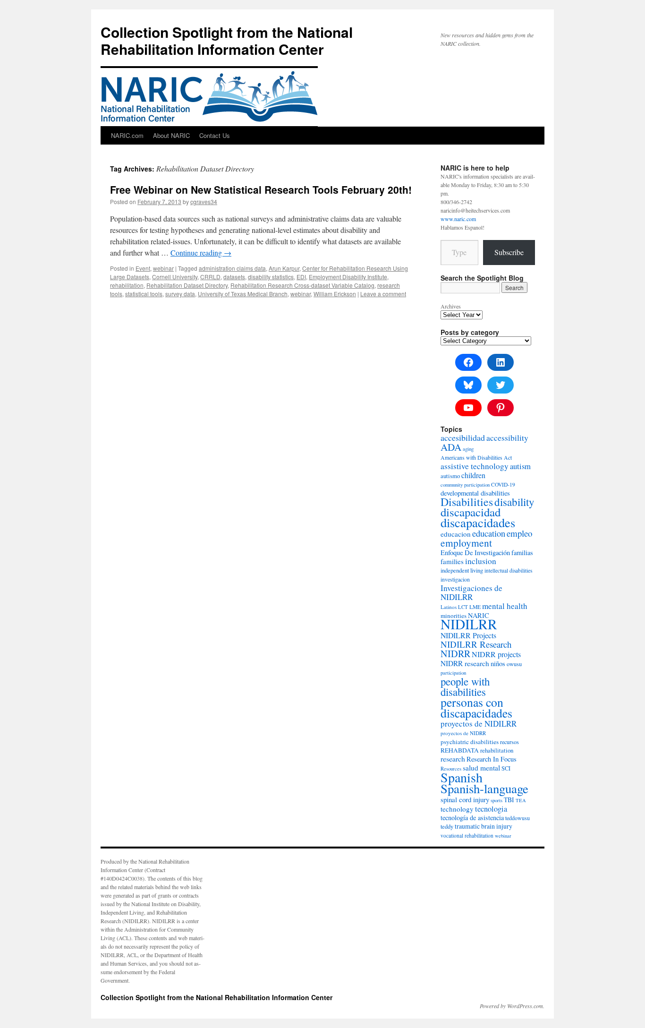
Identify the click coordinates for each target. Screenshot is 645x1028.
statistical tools (143, 294)
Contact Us (214, 135)
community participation (465, 484)
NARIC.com (127, 135)
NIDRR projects (496, 654)
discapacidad (471, 512)
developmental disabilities (475, 492)
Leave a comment (383, 294)
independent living (462, 570)
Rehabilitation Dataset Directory (187, 285)
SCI (505, 768)
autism (520, 466)
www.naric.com (458, 219)
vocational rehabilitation (467, 835)
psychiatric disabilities (470, 741)
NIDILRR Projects (468, 635)
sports (496, 800)
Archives (451, 306)
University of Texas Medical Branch (243, 294)
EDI (301, 277)
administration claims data (232, 268)
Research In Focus (492, 758)
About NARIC (171, 135)
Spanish (462, 777)
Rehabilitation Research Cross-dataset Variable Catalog (302, 285)
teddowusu (517, 818)
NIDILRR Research (476, 644)
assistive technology (475, 466)
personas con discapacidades (476, 707)
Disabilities (467, 501)
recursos (509, 741)
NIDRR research (465, 663)
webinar (163, 268)
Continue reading (200, 252)
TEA (521, 800)
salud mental (481, 767)
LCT (463, 606)
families (452, 561)
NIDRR (455, 653)
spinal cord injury (465, 799)
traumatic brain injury (483, 826)
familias (522, 552)
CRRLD (210, 277)
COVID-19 (503, 484)
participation (453, 672)
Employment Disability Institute (348, 277)
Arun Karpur (284, 268)
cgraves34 (203, 201)
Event (143, 268)
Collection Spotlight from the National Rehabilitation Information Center (227, 40)
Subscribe (509, 252)
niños (498, 663)
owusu (514, 664)
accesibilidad (463, 437)
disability (514, 502)
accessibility (507, 437)
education (488, 533)
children (473, 475)
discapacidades (478, 522)
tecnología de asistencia (472, 817)
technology (457, 809)
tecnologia (491, 809)
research (453, 758)
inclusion (480, 561)
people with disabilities (465, 686)
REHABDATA (460, 750)
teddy (447, 826)
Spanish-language (484, 788)
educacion (456, 534)
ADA (451, 447)
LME (475, 606)
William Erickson (335, 294)
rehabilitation (127, 285)
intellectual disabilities (508, 570)
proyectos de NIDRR (463, 733)
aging (468, 448)
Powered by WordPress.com (511, 1006)
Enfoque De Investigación (475, 552)
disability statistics (271, 277)
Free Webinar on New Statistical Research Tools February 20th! (261, 189)
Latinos (449, 606)
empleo (519, 533)
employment (466, 542)
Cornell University (174, 277)
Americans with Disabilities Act (476, 457)
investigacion (455, 579)
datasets (234, 277)
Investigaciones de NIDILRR (471, 592)
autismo (450, 475)
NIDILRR (469, 624)
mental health (504, 605)
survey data (180, 294)
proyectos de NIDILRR (479, 723)
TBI (509, 799)
